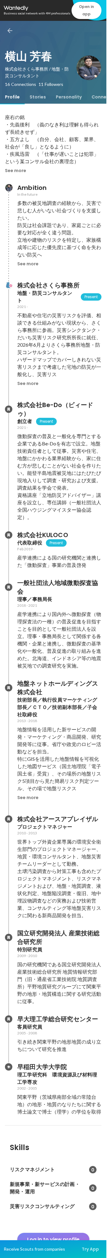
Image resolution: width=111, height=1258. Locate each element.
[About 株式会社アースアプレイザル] (8, 819)
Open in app (86, 10)
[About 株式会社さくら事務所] (8, 285)
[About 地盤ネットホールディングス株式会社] (8, 687)
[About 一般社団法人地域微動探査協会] (8, 587)
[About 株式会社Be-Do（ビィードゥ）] (8, 409)
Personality (69, 97)
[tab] (12, 97)
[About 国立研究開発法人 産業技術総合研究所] (8, 937)
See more (15, 170)
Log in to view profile (53, 1239)
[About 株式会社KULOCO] (8, 535)
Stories (38, 97)
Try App (90, 1249)
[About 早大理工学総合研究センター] (8, 1019)
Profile (12, 97)
